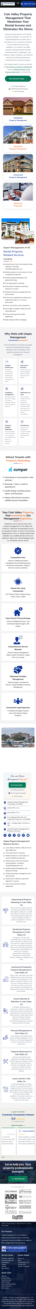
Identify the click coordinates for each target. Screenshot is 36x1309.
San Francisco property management (19, 67)
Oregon (4, 1264)
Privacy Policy (6, 1278)
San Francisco (11, 1223)
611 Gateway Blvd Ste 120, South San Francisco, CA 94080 (18, 818)
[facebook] (5, 835)
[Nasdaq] (25, 1191)
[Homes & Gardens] (11, 1212)
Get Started (19, 1179)
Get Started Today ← (18, 79)
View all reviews (17, 1125)
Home (4, 1223)
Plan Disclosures (7, 1286)
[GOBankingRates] (25, 1197)
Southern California (8, 1258)
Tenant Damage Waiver (9, 1284)
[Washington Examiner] (11, 1202)
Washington (5, 1262)
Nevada (4, 1266)
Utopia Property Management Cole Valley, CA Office (17, 803)
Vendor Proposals (23, 1266)
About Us (21, 1258)
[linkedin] (18, 835)
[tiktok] (23, 835)
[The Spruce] (11, 1207)
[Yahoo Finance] (11, 1191)
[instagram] (9, 835)
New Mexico (5, 1268)
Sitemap (4, 1276)
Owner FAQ (22, 1264)
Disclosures (5, 1288)
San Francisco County (24, 1223)
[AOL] (11, 1197)
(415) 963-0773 (13, 813)
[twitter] (14, 835)
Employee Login (6, 1280)
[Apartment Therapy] (25, 1202)
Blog (19, 1260)
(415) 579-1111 (13, 808)
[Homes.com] (25, 1212)
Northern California (7, 1260)
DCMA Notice (6, 1282)
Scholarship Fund (23, 1262)
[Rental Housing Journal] (18, 1217)
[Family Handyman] (25, 1207)
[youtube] (28, 835)
